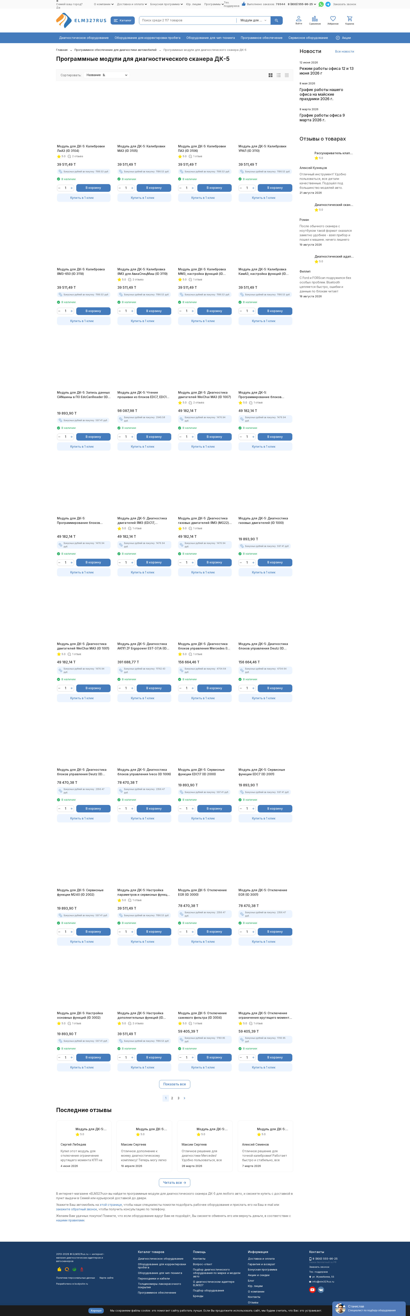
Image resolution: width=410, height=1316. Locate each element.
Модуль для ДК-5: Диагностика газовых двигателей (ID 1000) (263, 520)
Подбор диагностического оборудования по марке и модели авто (216, 1273)
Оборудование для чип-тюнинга (210, 38)
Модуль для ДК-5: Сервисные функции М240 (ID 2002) (80, 892)
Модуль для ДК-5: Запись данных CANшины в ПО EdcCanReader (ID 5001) (83, 395)
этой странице (111, 1204)
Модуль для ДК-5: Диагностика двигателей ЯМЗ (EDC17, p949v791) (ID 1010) (142, 520)
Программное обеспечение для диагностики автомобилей (116, 49)
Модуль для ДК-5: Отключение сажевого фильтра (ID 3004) (202, 1015)
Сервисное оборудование (308, 38)
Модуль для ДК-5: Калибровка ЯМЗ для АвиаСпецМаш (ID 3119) (142, 271)
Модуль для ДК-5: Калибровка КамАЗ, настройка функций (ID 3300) (262, 271)
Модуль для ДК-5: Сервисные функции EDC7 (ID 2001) (262, 772)
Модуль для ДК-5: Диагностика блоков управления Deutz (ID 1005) (82, 772)
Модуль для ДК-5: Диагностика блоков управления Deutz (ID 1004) (263, 646)
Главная (61, 49)
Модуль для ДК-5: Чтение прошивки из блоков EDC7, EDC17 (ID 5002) (142, 395)
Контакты (199, 1258)
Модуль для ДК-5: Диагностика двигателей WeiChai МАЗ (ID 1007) (204, 395)
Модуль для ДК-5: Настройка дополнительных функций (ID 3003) (140, 1015)
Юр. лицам (193, 4)
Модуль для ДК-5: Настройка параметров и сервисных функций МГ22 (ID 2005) (144, 892)
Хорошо (96, 1310)
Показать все (174, 1084)
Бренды (198, 1296)
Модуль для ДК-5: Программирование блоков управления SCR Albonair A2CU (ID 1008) (265, 395)
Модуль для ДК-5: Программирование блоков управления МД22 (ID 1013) (152, 1129)
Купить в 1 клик (82, 197)
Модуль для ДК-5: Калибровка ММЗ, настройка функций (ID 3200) (202, 271)
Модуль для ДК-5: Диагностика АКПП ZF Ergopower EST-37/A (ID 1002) (142, 646)
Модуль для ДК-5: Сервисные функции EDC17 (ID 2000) (201, 772)
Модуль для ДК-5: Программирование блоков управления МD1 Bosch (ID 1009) (82, 520)
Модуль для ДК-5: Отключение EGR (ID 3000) (202, 892)
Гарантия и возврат (261, 1264)
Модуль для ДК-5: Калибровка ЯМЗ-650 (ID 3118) (81, 271)
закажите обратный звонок (76, 1209)
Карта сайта (106, 1277)
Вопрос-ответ (202, 1264)
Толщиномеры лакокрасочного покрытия (159, 1285)
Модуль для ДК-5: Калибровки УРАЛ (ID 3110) (262, 148)
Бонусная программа (262, 1269)
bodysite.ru (81, 1283)
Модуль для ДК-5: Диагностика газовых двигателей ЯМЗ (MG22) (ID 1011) (203, 520)
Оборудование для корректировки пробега (147, 38)
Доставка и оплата (261, 1258)
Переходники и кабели (154, 1278)
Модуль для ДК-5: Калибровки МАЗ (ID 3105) (141, 148)
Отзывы (253, 1302)
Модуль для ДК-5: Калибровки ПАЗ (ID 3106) (202, 148)
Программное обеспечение (262, 38)
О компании (256, 1291)
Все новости (344, 51)
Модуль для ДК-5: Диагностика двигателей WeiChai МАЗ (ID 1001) (83, 646)
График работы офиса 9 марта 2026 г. (322, 117)
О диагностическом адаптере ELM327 (213, 1283)
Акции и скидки (258, 1275)
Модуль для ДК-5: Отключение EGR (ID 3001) (263, 892)
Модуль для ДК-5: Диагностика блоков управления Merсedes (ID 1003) (204, 646)
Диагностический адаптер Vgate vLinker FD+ (350, 256)
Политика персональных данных (75, 1277)
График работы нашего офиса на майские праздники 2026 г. (321, 94)
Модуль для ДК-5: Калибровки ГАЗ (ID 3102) (273, 1129)
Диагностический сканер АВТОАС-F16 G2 (346, 205)
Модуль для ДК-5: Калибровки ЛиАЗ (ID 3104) (81, 148)
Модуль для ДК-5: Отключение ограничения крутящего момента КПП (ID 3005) (265, 1015)
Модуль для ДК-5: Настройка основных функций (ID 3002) (80, 1015)
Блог (251, 1280)
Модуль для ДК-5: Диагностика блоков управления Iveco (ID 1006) (144, 772)
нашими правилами (70, 1220)
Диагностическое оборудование (84, 38)
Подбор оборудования (208, 1290)
